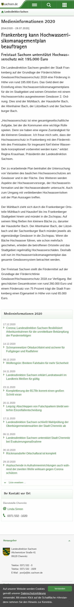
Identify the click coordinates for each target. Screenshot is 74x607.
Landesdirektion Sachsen (16, 12)
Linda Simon (15, 509)
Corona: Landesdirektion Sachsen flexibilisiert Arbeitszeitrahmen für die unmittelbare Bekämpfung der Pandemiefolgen (37, 332)
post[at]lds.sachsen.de (31, 572)
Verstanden (60, 588)
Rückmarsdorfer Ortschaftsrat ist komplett (31, 453)
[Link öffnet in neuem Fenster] (9, 5)
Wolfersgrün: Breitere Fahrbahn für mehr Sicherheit (37, 363)
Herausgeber (10, 540)
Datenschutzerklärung (33, 593)
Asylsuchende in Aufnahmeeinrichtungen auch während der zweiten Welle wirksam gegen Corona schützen (38, 469)
